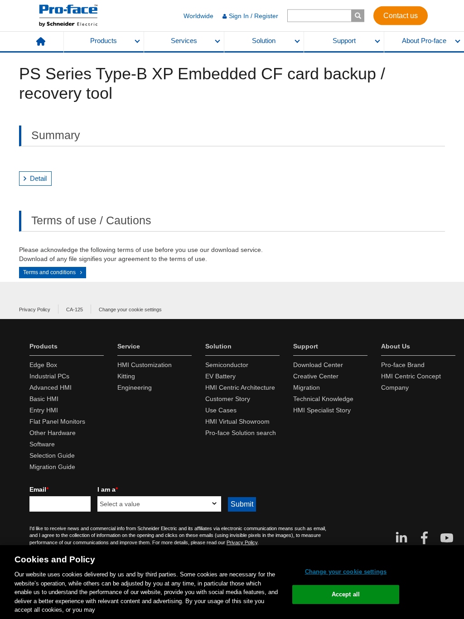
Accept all (346, 594)
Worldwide (198, 15)
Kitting (126, 376)
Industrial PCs (49, 376)
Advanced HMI (50, 387)
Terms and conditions (49, 272)
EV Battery (220, 376)
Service (128, 346)
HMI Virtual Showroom (237, 421)
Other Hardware (52, 432)
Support (344, 40)
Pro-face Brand (403, 364)
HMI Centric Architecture (240, 387)
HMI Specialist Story (322, 410)
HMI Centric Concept (411, 376)
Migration (306, 387)
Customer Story (227, 398)
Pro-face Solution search (240, 432)
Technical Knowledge (323, 398)
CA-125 (74, 309)
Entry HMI (43, 410)
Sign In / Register (253, 15)
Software (42, 444)
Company (395, 387)
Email (38, 489)
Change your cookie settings (130, 309)
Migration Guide (52, 466)
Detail (38, 178)
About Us (395, 346)
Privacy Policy (34, 309)
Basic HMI (43, 398)
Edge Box (43, 364)
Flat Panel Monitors (57, 421)
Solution (264, 40)
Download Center (318, 364)
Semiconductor (226, 364)
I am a (107, 489)
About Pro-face (424, 40)
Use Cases (221, 410)
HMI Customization (144, 364)
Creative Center (315, 376)
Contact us (400, 15)
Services (184, 40)
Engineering (134, 387)
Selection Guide (52, 455)
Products (103, 40)
